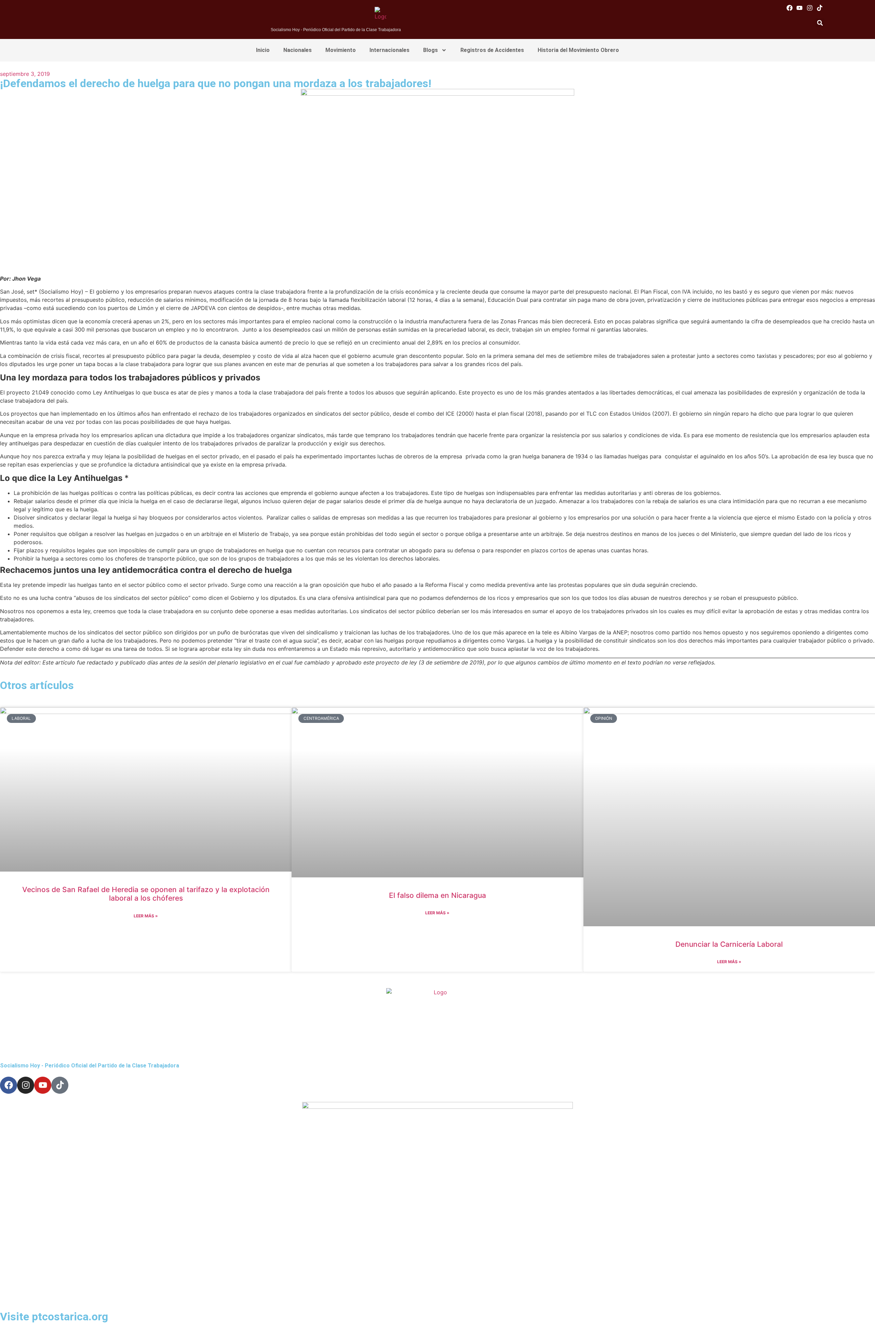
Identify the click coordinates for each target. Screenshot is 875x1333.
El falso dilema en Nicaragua (437, 895)
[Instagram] (809, 7)
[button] (820, 22)
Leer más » (146, 915)
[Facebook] (789, 7)
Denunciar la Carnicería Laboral (729, 944)
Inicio (263, 50)
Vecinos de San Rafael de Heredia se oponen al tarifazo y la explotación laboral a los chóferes (146, 893)
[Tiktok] (819, 7)
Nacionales (297, 50)
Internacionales (389, 50)
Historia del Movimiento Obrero (578, 50)
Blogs (430, 50)
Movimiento (340, 50)
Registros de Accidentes (492, 50)
